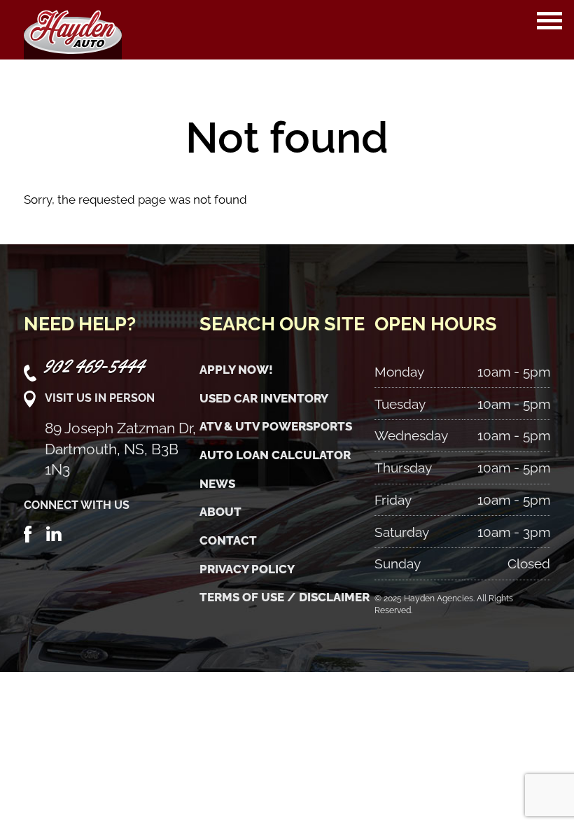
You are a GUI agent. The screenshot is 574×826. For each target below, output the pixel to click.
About (220, 512)
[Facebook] (28, 533)
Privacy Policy (247, 569)
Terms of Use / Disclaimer (285, 597)
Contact (228, 540)
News (217, 484)
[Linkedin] (54, 533)
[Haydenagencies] (73, 29)
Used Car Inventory (264, 398)
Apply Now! (236, 370)
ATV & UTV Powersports (276, 426)
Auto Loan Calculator (275, 455)
